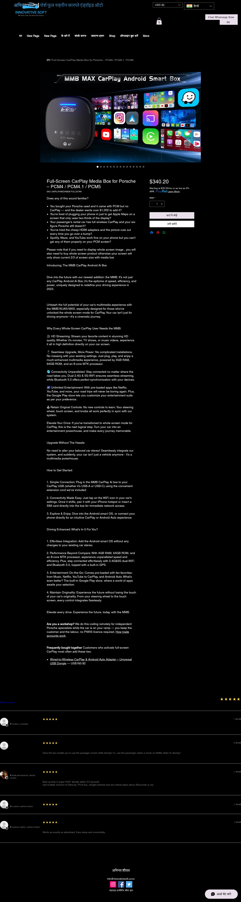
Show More (120, 853)
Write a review (7, 702)
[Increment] (162, 204)
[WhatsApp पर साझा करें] (164, 232)
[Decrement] (152, 204)
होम (48, 60)
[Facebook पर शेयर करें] (152, 232)
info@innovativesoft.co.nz (121, 878)
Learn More (174, 191)
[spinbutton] (157, 204)
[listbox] (168, 4)
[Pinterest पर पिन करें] (158, 232)
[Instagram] (113, 884)
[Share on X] (170, 232)
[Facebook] (121, 884)
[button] (168, 4)
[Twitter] (129, 884)
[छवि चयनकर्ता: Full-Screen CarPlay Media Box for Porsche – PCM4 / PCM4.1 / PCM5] (97, 166)
